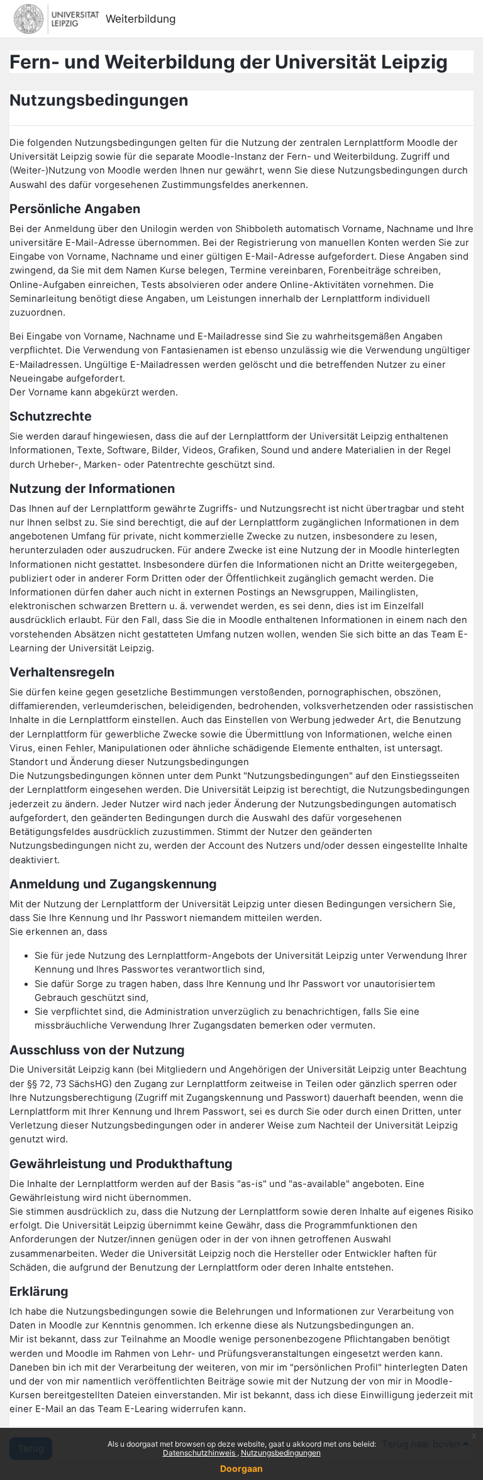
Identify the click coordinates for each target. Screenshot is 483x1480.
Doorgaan (241, 1468)
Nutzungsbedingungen (281, 1452)
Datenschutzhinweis (200, 1452)
